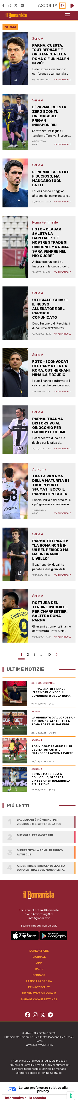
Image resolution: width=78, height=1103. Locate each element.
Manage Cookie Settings (39, 999)
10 (49, 655)
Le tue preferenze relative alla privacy (43, 1089)
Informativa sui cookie (39, 993)
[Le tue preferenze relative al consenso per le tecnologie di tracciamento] (71, 1096)
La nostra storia (39, 981)
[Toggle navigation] (67, 15)
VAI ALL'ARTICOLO (62, 79)
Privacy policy (39, 987)
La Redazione (39, 950)
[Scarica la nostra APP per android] (53, 935)
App (39, 962)
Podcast (39, 975)
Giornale (39, 956)
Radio (39, 968)
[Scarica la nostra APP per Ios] (25, 935)
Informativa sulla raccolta (25, 1098)
